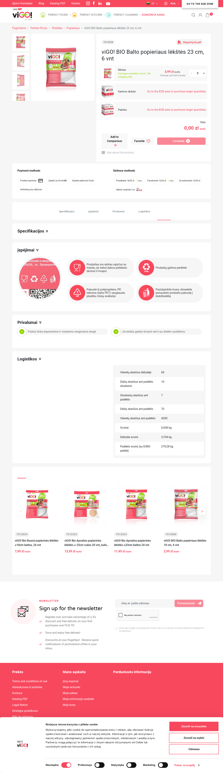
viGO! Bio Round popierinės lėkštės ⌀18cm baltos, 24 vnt (36, 543)
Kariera (75, 3)
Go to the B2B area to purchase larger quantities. (176, 91)
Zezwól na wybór (194, 737)
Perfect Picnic (38, 28)
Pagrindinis (19, 28)
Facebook (93, 3)
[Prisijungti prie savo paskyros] (200, 14)
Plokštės (57, 28)
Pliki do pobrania (22, 716)
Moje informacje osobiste (78, 699)
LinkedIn (100, 3)
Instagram (88, 3)
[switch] (100, 765)
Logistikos (144, 211)
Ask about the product (120, 152)
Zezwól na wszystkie (193, 726)
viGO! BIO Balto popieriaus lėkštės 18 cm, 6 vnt (185, 543)
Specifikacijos (66, 211)
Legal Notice (20, 705)
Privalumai (119, 211)
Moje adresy (70, 693)
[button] (205, 13)
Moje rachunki (71, 687)
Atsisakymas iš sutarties (27, 687)
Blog (41, 3)
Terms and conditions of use (29, 681)
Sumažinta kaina (153, 15)
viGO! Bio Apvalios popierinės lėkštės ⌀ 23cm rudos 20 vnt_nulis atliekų (85, 543)
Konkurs (17, 693)
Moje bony (69, 705)
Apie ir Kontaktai (22, 3)
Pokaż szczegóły (184, 765)
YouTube (108, 4)
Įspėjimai (93, 211)
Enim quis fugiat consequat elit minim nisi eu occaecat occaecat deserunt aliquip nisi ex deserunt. (161, 629)
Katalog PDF (58, 3)
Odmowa (194, 749)
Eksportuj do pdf (192, 42)
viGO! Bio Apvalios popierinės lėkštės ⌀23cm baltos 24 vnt (132, 543)
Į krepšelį (178, 141)
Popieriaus (73, 28)
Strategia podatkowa (25, 710)
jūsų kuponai (71, 681)
